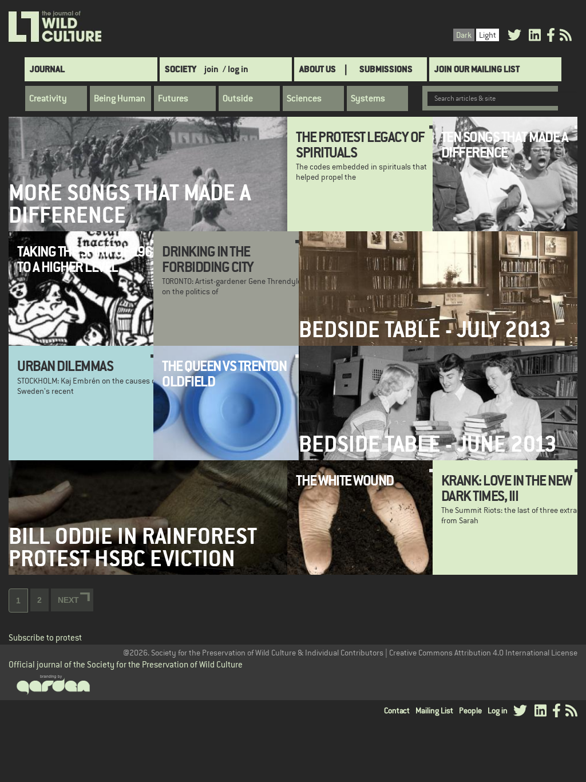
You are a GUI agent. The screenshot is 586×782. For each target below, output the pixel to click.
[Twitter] (514, 36)
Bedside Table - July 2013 (425, 329)
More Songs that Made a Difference (130, 204)
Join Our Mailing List (477, 69)
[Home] (56, 27)
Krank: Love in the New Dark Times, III (506, 487)
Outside (238, 98)
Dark (464, 35)
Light (487, 35)
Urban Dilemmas (65, 366)
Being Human (119, 98)
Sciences (304, 98)
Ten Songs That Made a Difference (504, 144)
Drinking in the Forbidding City (208, 258)
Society (180, 69)
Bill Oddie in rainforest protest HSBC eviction (133, 547)
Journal (47, 69)
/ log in (235, 69)
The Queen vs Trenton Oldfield (224, 373)
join (211, 69)
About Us (317, 69)
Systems (368, 98)
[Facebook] (551, 36)
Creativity (48, 98)
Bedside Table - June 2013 (428, 444)
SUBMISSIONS (386, 69)
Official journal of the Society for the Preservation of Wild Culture (126, 664)
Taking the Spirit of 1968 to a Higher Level (88, 258)
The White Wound (345, 480)
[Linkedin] (535, 36)
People (470, 710)
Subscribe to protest (45, 637)
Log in (498, 710)
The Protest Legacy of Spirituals (360, 144)
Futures (173, 98)
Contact (397, 710)
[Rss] (566, 36)
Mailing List (434, 710)
